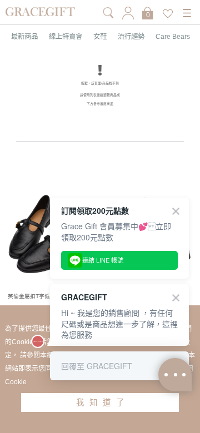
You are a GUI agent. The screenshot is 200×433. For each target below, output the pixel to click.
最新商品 (24, 36)
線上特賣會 (65, 36)
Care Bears (173, 36)
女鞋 (100, 36)
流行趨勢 (131, 36)
